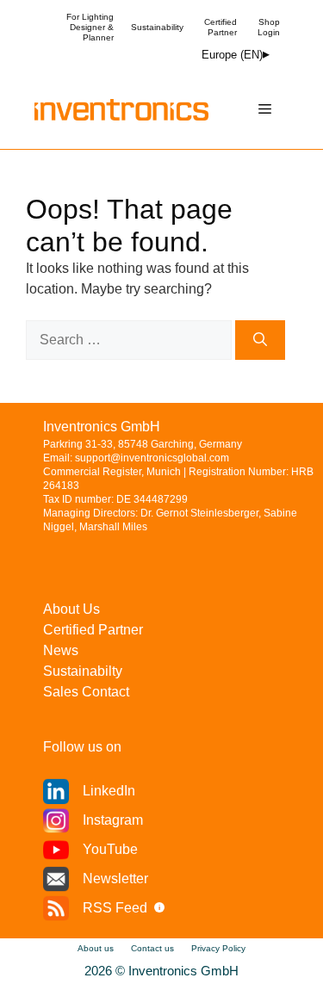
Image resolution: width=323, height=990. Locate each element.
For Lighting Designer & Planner (90, 27)
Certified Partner (220, 27)
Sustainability (157, 27)
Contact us (152, 948)
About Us (71, 609)
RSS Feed (115, 907)
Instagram (113, 820)
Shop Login (269, 27)
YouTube (110, 849)
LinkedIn (109, 790)
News (60, 650)
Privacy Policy (218, 948)
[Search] (260, 340)
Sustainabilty (82, 671)
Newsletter (115, 878)
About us (96, 948)
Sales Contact (86, 691)
